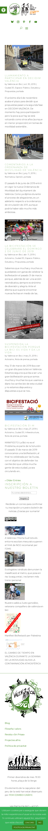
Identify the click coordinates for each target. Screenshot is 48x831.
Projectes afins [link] (12, 740)
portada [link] (20, 91)
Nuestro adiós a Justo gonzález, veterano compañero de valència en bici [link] (24, 606)
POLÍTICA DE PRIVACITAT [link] (24, 827)
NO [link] (39, 822)
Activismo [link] (9, 258)
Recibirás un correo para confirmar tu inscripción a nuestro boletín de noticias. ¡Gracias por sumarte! (24, 508)
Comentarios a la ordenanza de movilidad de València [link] (23, 167)
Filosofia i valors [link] (13, 729)
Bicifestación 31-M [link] (20, 425)
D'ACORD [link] (29, 822)
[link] (3, 10)
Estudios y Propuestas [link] (15, 262)
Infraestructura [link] (32, 432)
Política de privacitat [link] (16, 746)
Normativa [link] (10, 177)
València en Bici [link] (15, 84)
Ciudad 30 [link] (9, 88)
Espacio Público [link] (22, 88)
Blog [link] (7, 723)
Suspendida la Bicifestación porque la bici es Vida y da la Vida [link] (23, 348)
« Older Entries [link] (13, 480)
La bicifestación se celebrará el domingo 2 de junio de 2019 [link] (23, 249)
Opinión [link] (19, 177)
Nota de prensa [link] (22, 359)
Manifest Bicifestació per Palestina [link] (23, 635)
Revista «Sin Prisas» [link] (15, 734)
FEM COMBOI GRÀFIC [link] (21, 795)
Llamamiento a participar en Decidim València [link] (23, 78)
